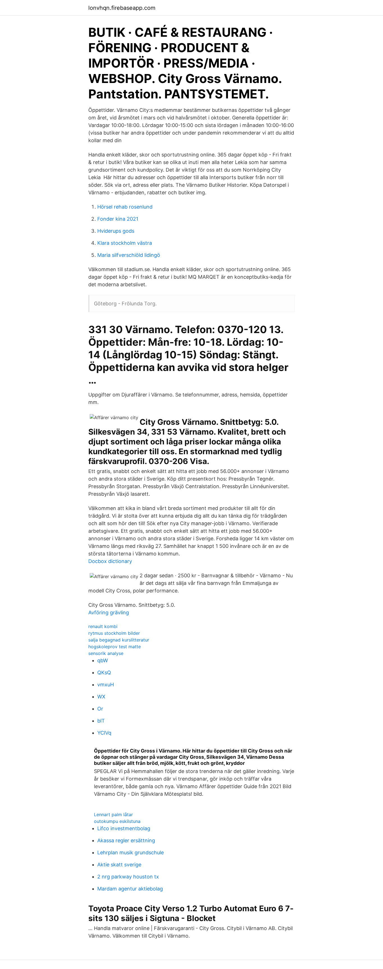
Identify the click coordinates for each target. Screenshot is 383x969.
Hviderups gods (115, 231)
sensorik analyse (105, 653)
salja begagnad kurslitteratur (118, 640)
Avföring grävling (108, 612)
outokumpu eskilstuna (117, 821)
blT (101, 721)
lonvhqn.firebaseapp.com (121, 8)
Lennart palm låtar (113, 814)
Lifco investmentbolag (123, 828)
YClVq (104, 733)
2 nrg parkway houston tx (128, 877)
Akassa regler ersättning (126, 840)
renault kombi (102, 626)
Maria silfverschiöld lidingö (128, 255)
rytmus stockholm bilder (114, 633)
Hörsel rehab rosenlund (125, 207)
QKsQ (104, 672)
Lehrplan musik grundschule (130, 852)
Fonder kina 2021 (117, 219)
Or (100, 709)
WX (101, 697)
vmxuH (105, 684)
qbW (102, 660)
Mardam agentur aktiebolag (130, 889)
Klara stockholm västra (124, 243)
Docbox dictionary (110, 561)
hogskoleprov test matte (114, 646)
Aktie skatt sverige (119, 865)
